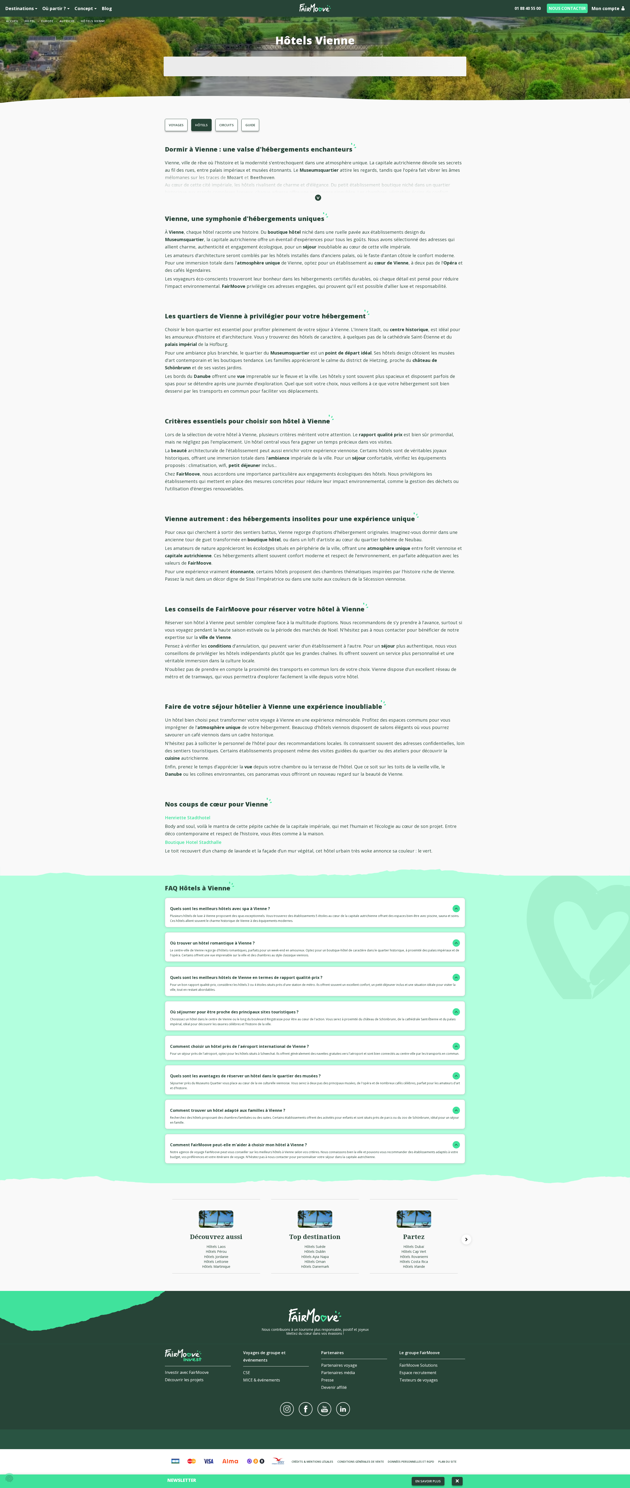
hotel (30, 21)
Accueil (12, 21)
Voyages (176, 125)
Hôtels (201, 125)
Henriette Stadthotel (187, 818)
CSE (246, 1372)
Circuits (226, 125)
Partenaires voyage (339, 1365)
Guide (250, 125)
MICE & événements (261, 1380)
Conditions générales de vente (360, 1461)
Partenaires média (338, 1372)
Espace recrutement (417, 1372)
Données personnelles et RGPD (411, 1461)
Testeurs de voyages (418, 1380)
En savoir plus (428, 1481)
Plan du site (447, 1461)
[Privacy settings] (9, 1478)
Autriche (67, 21)
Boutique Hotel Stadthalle (193, 842)
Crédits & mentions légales (312, 1461)
